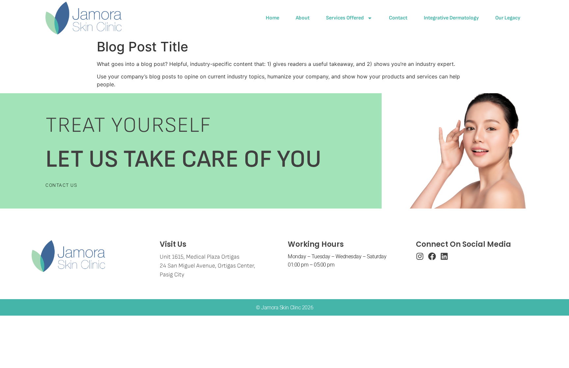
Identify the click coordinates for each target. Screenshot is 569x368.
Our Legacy (507, 18)
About (303, 18)
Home (272, 18)
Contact (398, 18)
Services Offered (345, 18)
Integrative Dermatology (451, 18)
